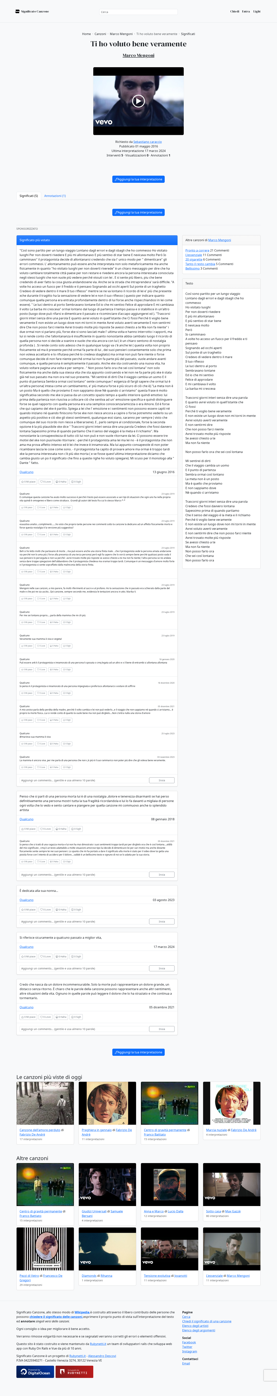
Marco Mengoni (219, 240)
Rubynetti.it (98, 1344)
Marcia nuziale (216, 1130)
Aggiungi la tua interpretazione (140, 179)
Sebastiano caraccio (147, 142)
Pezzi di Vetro (29, 1276)
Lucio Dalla (175, 1211)
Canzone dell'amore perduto (40, 1130)
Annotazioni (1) (55, 196)
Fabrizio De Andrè (32, 1134)
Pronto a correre (197, 250)
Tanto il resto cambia (200, 264)
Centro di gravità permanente (165, 1130)
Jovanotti (180, 1276)
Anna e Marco (154, 1211)
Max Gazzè (233, 1211)
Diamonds (89, 1276)
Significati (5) (29, 196)
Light (257, 11)
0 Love (47, 481)
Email (186, 1363)
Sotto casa (213, 1211)
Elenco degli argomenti (198, 1330)
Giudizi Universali (94, 1211)
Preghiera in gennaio (97, 1130)
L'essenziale (193, 255)
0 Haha (62, 481)
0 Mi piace (29, 481)
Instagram (189, 1351)
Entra (246, 11)
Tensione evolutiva (157, 1276)
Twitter (187, 1347)
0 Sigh (77, 481)
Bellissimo (192, 268)
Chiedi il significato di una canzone (206, 1321)
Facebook (189, 1342)
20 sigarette (193, 259)
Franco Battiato (155, 1134)
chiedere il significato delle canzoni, (56, 1317)
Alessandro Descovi (102, 1356)
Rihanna (106, 1276)
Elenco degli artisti (195, 1326)
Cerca (186, 1317)
